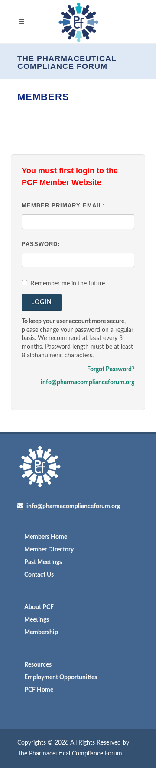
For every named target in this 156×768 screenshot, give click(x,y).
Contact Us (39, 575)
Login (41, 302)
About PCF (39, 607)
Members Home (45, 537)
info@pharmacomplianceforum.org (87, 382)
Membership (41, 632)
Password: (41, 244)
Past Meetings (43, 562)
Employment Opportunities (60, 677)
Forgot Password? (110, 369)
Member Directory (49, 550)
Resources (38, 665)
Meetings (36, 620)
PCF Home (38, 690)
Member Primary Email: (63, 205)
